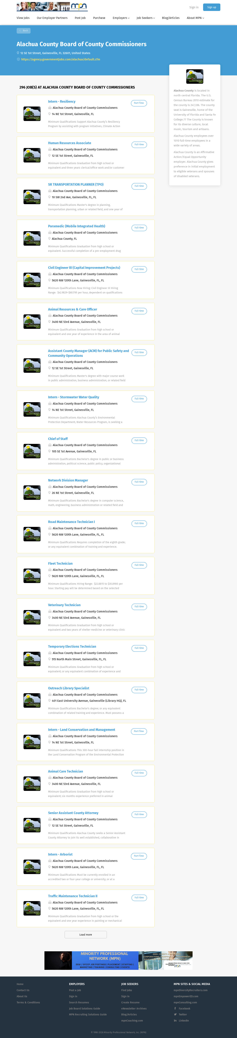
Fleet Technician (60, 563)
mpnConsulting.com (185, 1002)
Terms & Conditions (28, 1002)
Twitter (183, 1014)
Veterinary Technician (64, 605)
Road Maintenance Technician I (71, 522)
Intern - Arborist (60, 854)
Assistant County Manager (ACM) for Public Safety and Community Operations (88, 353)
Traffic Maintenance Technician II (72, 896)
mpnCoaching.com (132, 1020)
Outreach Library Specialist (68, 688)
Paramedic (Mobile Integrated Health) (76, 226)
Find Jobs (126, 990)
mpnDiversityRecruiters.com (191, 990)
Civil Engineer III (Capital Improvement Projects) (84, 268)
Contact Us (23, 990)
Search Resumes (79, 1002)
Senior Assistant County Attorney (73, 813)
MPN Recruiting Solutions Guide (88, 1014)
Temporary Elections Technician (72, 646)
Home (20, 984)
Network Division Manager (68, 480)
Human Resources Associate (69, 143)
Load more (85, 935)
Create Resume (130, 1002)
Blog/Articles (129, 1014)
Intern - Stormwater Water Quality (73, 397)
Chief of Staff (58, 439)
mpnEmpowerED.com (186, 996)
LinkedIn (184, 1020)
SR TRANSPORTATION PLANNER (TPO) (76, 184)
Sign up (211, 7)
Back (25, 31)
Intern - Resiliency (61, 101)
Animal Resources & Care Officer (72, 309)
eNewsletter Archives (134, 1008)
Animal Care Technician (65, 771)
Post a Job (75, 990)
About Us (22, 996)
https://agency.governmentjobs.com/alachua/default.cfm (60, 59)
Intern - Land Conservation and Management (81, 730)
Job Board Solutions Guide (84, 1008)
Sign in (193, 7)
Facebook (184, 1008)
